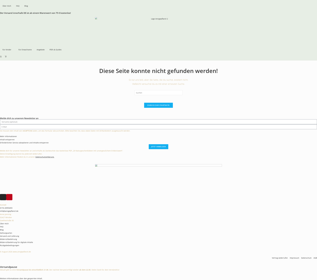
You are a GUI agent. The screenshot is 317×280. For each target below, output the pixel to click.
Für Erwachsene (25, 49)
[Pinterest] (9, 197)
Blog (26, 6)
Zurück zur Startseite (158, 105)
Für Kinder (6, 49)
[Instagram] (3, 197)
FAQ (17, 6)
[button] (21, 278)
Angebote (41, 49)
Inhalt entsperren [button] (7, 139)
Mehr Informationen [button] (8, 136)
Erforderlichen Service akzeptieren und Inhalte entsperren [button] (24, 142)
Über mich (6, 6)
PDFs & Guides (56, 49)
